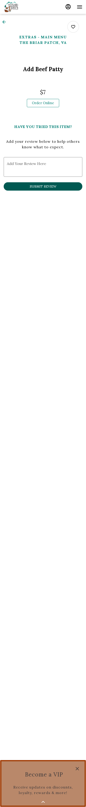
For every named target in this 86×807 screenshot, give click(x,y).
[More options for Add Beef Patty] (73, 26)
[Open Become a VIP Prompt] (43, 802)
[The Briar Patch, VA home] (24, 7)
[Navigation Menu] (80, 7)
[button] (5, 22)
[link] (43, 103)
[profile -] (68, 6)
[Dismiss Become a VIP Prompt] (77, 768)
